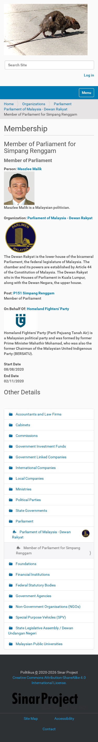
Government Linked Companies (40, 457)
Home (9, 104)
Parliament (63, 104)
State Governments (31, 510)
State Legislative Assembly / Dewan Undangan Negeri (40, 630)
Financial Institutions (32, 574)
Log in (89, 75)
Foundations (25, 564)
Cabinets (22, 425)
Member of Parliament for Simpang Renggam (48, 550)
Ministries (23, 489)
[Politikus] (46, 29)
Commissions (26, 436)
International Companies (35, 468)
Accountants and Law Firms (38, 414)
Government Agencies (33, 596)
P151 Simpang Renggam (33, 293)
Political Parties (28, 500)
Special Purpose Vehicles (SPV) (40, 617)
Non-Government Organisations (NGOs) (47, 606)
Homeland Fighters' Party (48, 309)
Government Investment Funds (40, 446)
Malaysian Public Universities (38, 644)
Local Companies (29, 478)
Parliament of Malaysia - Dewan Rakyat (35, 109)
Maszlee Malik (30, 169)
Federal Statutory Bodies (35, 585)
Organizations (33, 104)
